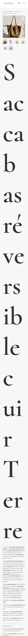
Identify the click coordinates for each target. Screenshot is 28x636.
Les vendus (17, 11)
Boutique (10, 11)
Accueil (5, 11)
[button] (22, 18)
